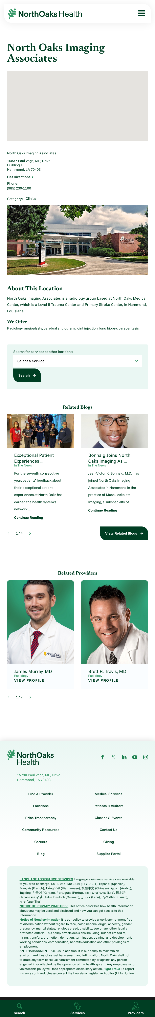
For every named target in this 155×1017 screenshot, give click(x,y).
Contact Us (108, 830)
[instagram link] (145, 757)
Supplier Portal (108, 854)
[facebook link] (102, 757)
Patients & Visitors (108, 806)
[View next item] (30, 533)
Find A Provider (40, 794)
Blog (41, 854)
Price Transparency (40, 818)
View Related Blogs (121, 533)
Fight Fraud (112, 969)
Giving (108, 842)
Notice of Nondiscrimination (40, 919)
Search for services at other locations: (43, 352)
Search (24, 375)
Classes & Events (108, 818)
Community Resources (40, 830)
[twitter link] (113, 757)
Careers (40, 842)
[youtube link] (134, 757)
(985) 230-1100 (19, 188)
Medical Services (109, 794)
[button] (140, 13)
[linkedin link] (124, 757)
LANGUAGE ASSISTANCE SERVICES (46, 879)
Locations (41, 806)
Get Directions (18, 177)
